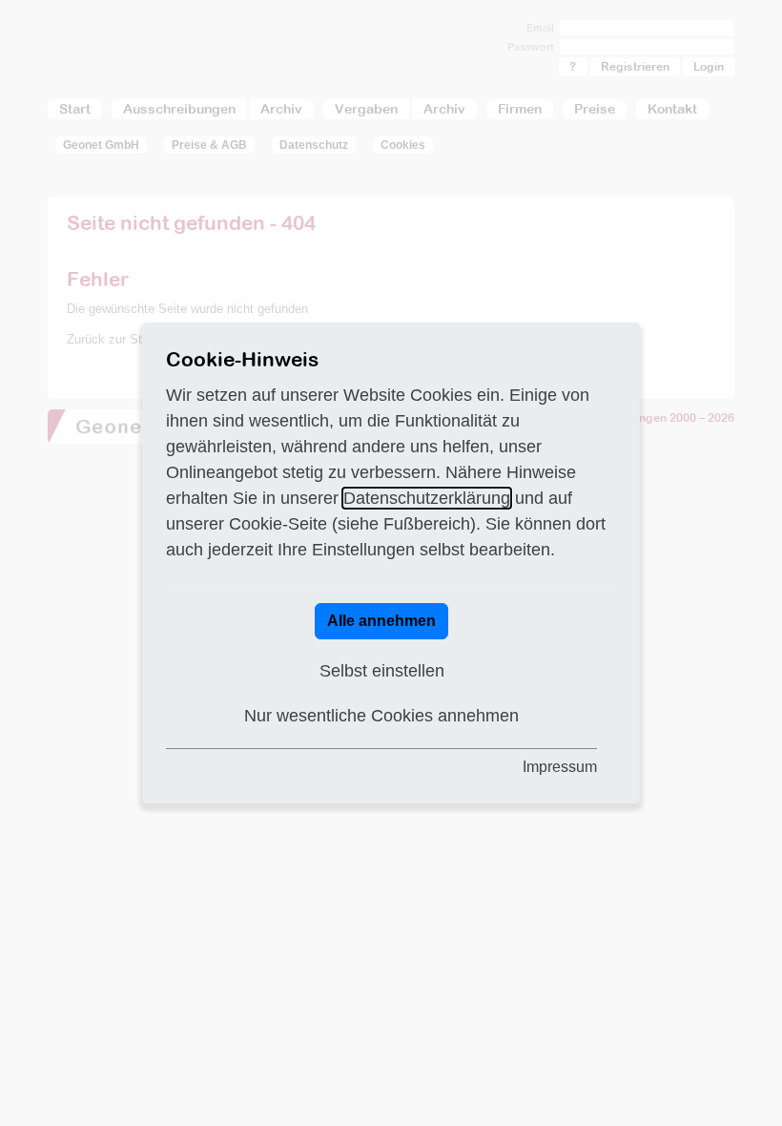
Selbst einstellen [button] (381, 670)
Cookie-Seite (278, 523)
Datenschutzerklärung (426, 498)
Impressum (560, 767)
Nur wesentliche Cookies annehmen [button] (381, 715)
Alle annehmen (381, 621)
